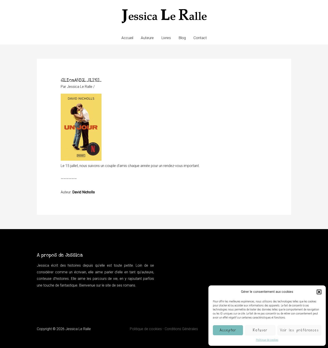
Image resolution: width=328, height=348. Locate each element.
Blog (182, 38)
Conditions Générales (181, 329)
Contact (200, 38)
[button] (319, 292)
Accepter (228, 330)
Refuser (260, 330)
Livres (166, 38)
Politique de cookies (267, 340)
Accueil (127, 38)
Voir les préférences (299, 330)
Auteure (147, 38)
